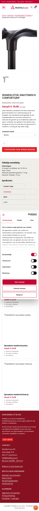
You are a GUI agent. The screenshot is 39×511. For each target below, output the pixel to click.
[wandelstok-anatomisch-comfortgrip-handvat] (19, 45)
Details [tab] (19, 220)
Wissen (4, 138)
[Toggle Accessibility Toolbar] (36, 508)
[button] (3, 7)
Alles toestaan (19, 282)
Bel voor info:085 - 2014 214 (12, 461)
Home (4, 15)
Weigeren (19, 295)
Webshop (10, 15)
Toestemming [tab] (7, 220)
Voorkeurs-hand (8, 131)
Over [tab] (32, 220)
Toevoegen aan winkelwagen (19, 150)
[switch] (34, 260)
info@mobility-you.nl (10, 459)
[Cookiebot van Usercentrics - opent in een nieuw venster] (28, 214)
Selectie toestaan (20, 288)
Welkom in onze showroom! (12, 467)
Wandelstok (7, 192)
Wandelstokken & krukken (23, 15)
